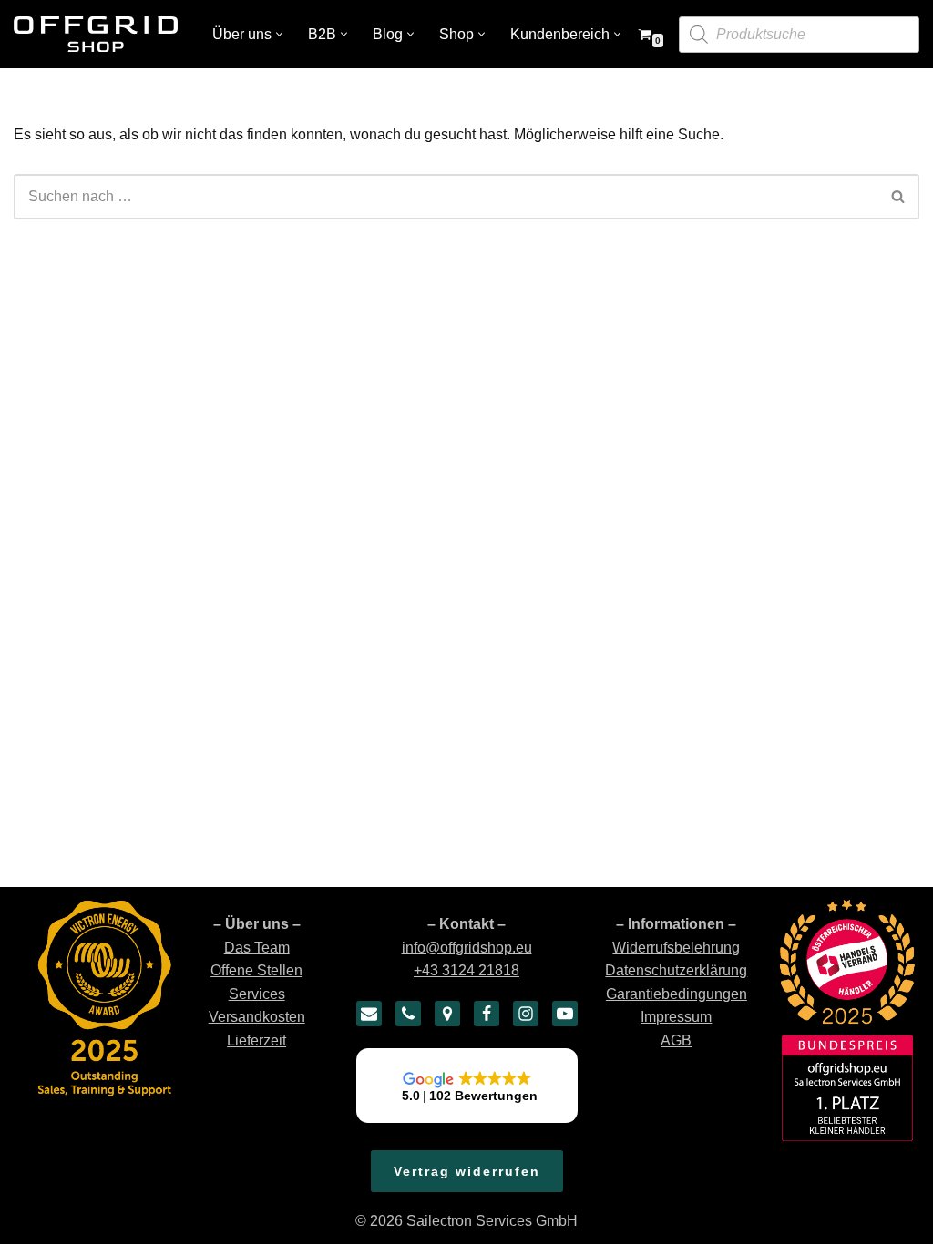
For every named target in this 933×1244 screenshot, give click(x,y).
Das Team (257, 947)
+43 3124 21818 (466, 970)
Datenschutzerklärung (676, 970)
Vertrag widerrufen (467, 1171)
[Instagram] (525, 1013)
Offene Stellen (256, 970)
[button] (279, 34)
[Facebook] (486, 1013)
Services (257, 994)
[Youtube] (565, 1013)
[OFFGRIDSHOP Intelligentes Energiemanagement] (96, 34)
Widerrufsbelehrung (676, 947)
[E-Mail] (369, 1013)
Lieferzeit (256, 1040)
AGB (676, 1040)
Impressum (676, 1017)
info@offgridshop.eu (467, 947)
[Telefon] (408, 1013)
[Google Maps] (447, 1013)
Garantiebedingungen (676, 994)
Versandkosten (257, 1017)
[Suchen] (898, 196)
